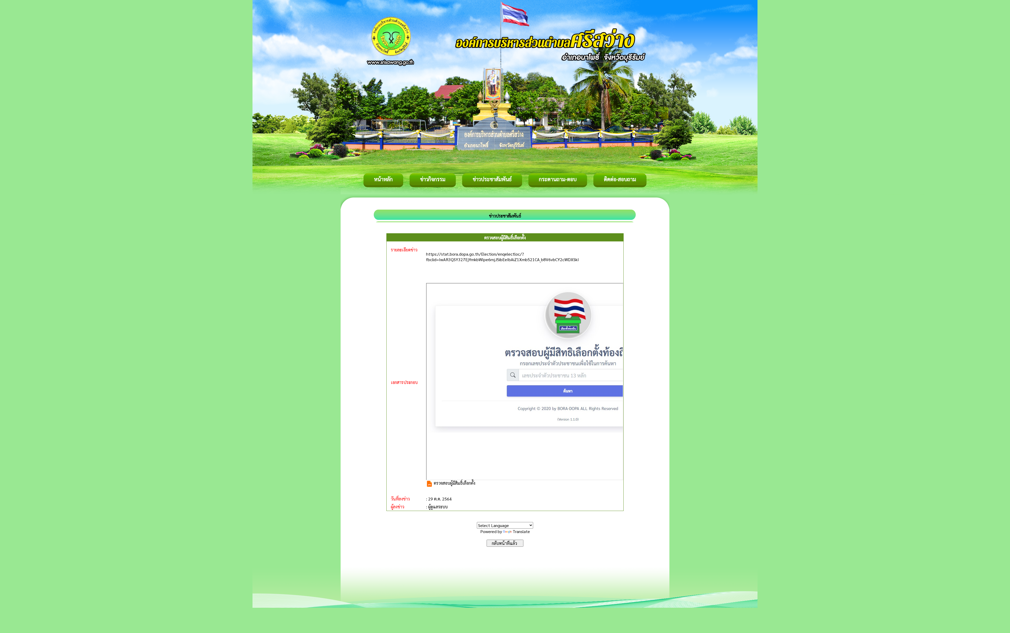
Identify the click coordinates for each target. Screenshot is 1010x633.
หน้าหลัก (383, 179)
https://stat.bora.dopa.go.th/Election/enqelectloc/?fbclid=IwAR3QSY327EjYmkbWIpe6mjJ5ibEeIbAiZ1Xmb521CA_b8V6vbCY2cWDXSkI (502, 256)
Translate (521, 531)
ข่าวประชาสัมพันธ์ (492, 179)
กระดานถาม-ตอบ (558, 179)
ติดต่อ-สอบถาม (620, 179)
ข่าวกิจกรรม (432, 179)
